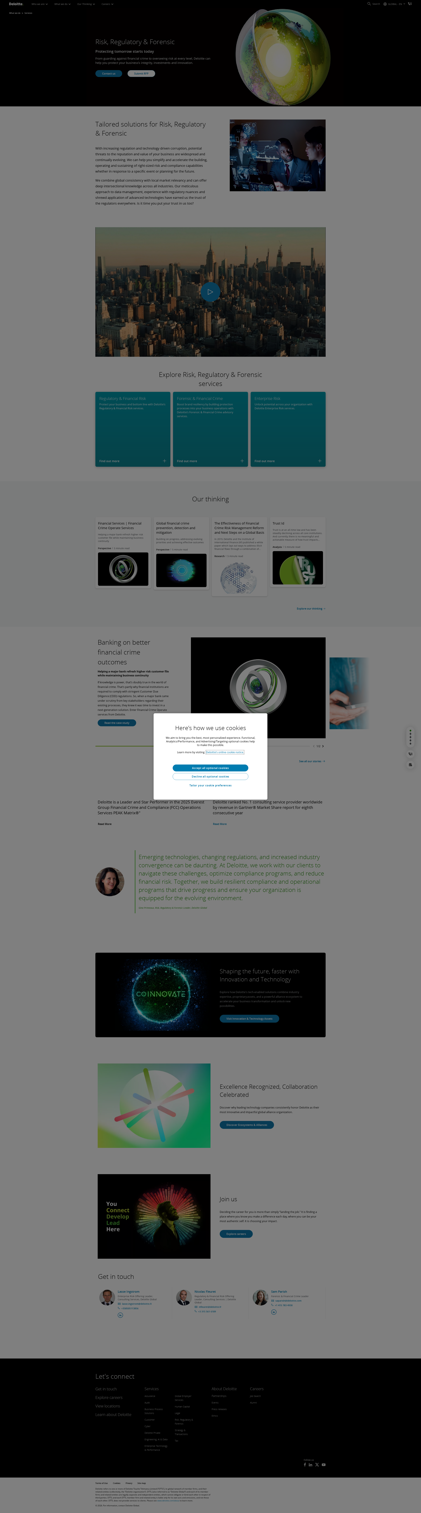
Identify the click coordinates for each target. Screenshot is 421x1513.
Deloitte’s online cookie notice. (225, 752)
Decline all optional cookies (210, 776)
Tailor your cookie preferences (210, 785)
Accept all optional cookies (210, 768)
